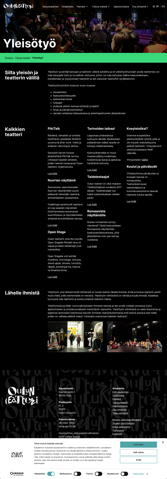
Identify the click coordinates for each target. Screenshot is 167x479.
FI (157, 6)
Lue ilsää (92, 170)
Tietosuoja (118, 430)
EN (163, 6)
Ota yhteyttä (139, 6)
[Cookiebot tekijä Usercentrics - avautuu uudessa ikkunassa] (16, 474)
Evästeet (117, 434)
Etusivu (9, 57)
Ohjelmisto (118, 395)
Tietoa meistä (99, 6)
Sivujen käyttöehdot (123, 423)
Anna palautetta (121, 426)
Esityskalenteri (120, 392)
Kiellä (138, 460)
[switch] (77, 474)
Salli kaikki (138, 444)
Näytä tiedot (138, 474)
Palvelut (81, 6)
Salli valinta (138, 452)
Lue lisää (52, 173)
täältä (145, 159)
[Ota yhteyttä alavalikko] (147, 6)
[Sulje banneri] (163, 442)
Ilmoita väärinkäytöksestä (126, 419)
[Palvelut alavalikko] (86, 6)
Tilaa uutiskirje (120, 413)
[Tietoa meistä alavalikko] (108, 6)
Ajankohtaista (120, 406)
